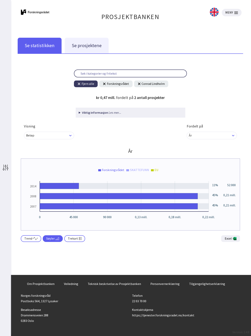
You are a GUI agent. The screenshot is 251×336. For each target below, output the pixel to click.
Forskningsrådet (118, 84)
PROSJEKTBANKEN (130, 17)
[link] (214, 12)
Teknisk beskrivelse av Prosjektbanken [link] (114, 284)
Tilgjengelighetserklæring (207, 284)
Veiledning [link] (71, 284)
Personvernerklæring (165, 284)
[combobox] (26, 135)
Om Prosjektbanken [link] (41, 284)
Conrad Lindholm (153, 84)
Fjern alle (88, 84)
